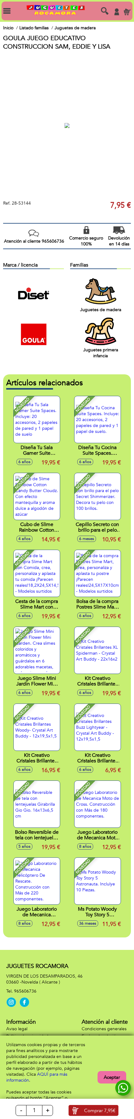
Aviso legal (16, 1029)
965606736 (25, 991)
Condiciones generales (104, 1029)
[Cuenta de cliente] (116, 12)
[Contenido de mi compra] (127, 12)
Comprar (99, 1110)
